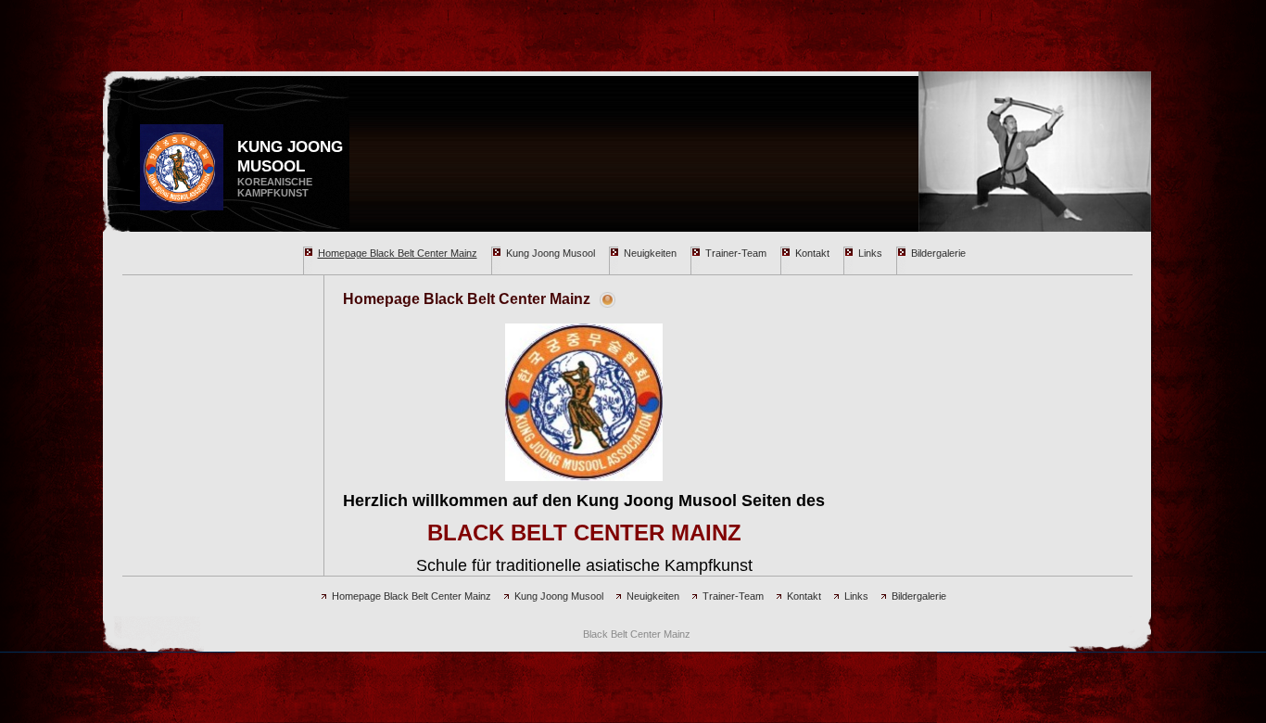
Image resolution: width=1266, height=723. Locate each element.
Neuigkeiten (650, 253)
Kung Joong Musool (550, 253)
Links (870, 253)
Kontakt (812, 253)
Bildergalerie (938, 253)
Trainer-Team (735, 253)
